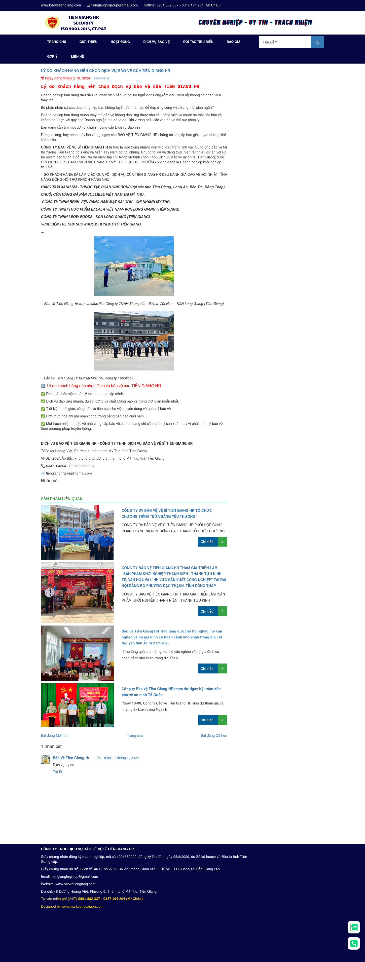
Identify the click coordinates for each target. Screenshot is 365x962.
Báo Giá (233, 41)
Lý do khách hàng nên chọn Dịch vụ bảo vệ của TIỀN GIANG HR (105, 71)
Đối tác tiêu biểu (198, 41)
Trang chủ (56, 41)
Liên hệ (77, 56)
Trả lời (58, 771)
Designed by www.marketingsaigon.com (72, 906)
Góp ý (52, 56)
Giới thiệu (88, 41)
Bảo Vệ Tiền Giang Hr (71, 757)
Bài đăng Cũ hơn (214, 735)
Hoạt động (120, 41)
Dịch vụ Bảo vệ (156, 41)
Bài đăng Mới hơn (55, 735)
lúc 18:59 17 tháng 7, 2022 (118, 757)
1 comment (100, 77)
